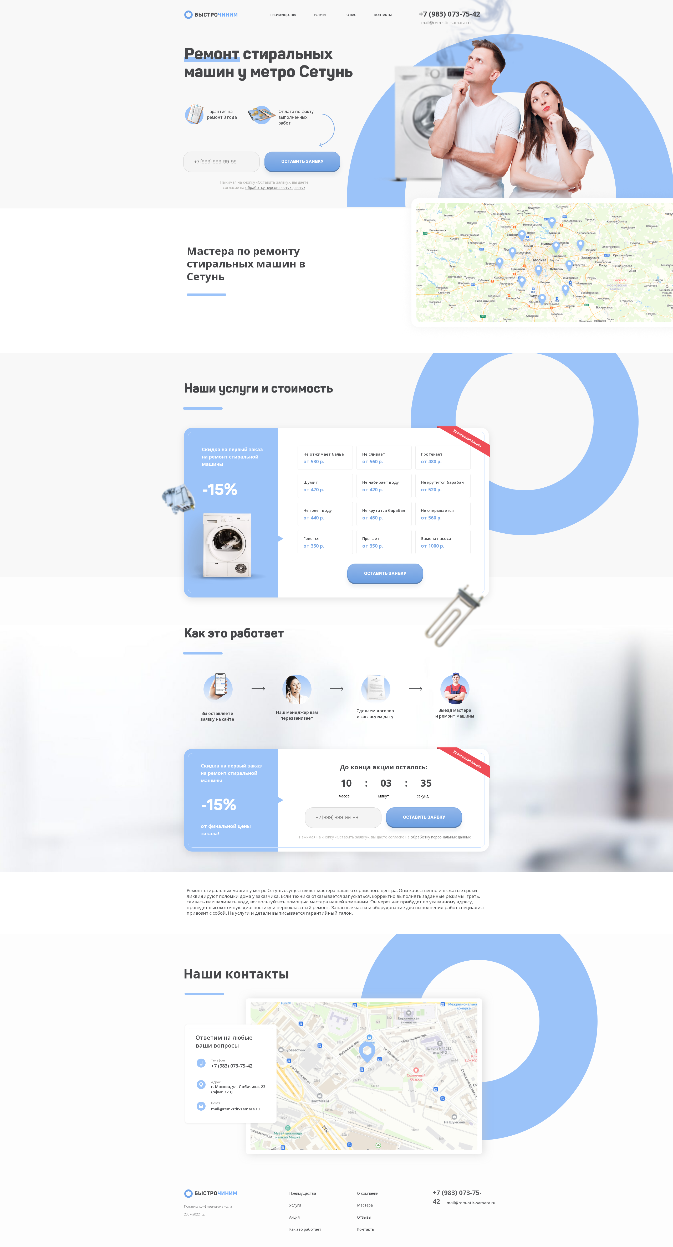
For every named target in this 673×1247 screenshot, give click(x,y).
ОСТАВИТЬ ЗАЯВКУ (302, 161)
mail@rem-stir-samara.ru (446, 22)
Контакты (383, 15)
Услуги (320, 15)
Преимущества (283, 15)
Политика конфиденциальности (208, 1206)
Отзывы (364, 1217)
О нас (351, 15)
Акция (294, 1217)
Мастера (365, 1205)
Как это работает (305, 1229)
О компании (367, 1193)
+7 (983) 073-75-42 (449, 14)
